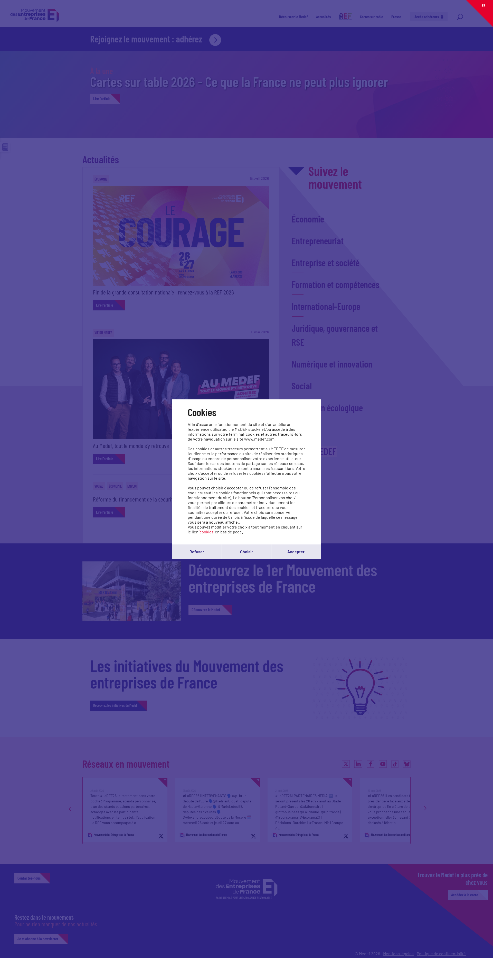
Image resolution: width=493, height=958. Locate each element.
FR (483, 5)
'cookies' (206, 531)
